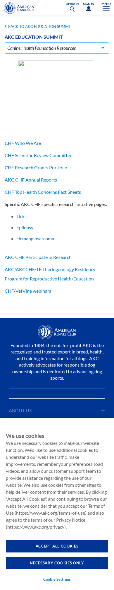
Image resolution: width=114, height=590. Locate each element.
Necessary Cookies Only (57, 563)
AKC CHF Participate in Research (38, 257)
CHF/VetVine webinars (28, 291)
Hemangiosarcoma (35, 238)
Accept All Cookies (57, 546)
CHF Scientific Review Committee (38, 155)
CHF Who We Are (23, 143)
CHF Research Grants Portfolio (36, 167)
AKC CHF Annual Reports (31, 179)
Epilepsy (24, 227)
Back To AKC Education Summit (40, 26)
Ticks (21, 216)
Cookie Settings (57, 579)
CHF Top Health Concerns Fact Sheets (43, 192)
